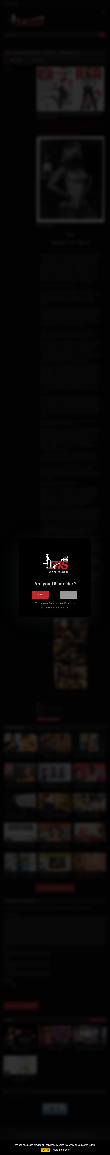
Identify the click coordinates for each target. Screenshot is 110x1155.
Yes (40, 594)
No (68, 594)
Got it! (46, 1150)
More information (61, 1150)
